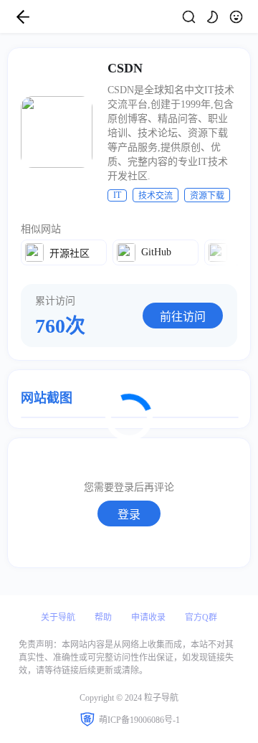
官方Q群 (201, 617)
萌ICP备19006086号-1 (139, 720)
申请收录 (148, 617)
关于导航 (58, 617)
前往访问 (183, 317)
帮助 (103, 617)
